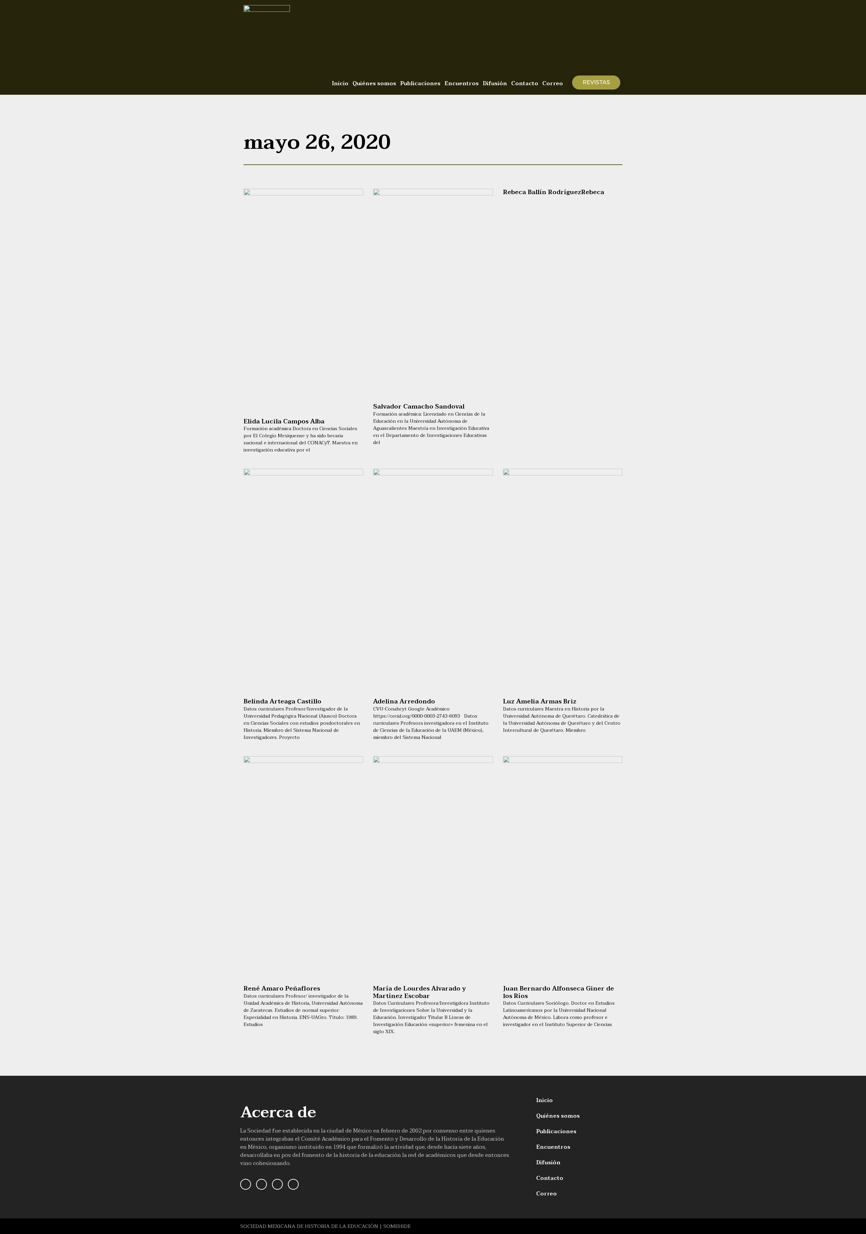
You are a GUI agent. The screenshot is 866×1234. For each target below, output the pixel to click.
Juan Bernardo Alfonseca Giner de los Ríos (558, 992)
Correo (552, 83)
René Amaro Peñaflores (282, 988)
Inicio (340, 83)
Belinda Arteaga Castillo (282, 701)
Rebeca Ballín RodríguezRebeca (553, 192)
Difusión (495, 83)
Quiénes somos (374, 83)
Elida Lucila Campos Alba (284, 421)
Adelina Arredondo (404, 701)
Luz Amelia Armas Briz (539, 701)
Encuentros (462, 83)
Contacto (524, 83)
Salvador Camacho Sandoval (418, 406)
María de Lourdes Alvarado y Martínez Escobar (419, 992)
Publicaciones (420, 83)
